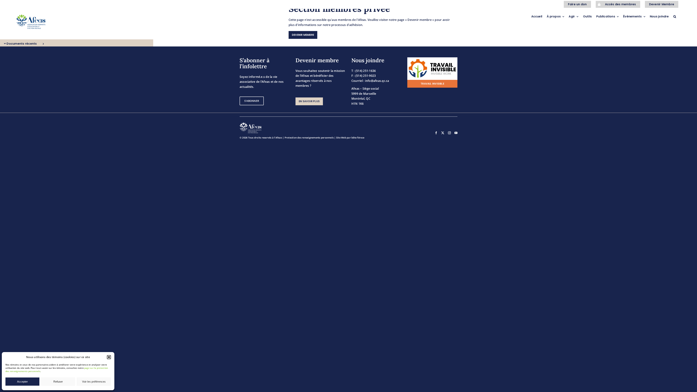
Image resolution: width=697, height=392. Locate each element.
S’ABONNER (251, 101)
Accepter (22, 381)
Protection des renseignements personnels (309, 137)
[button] (109, 357)
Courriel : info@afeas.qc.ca (370, 81)
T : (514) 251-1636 (363, 71)
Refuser (58, 381)
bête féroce (357, 137)
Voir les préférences (94, 381)
